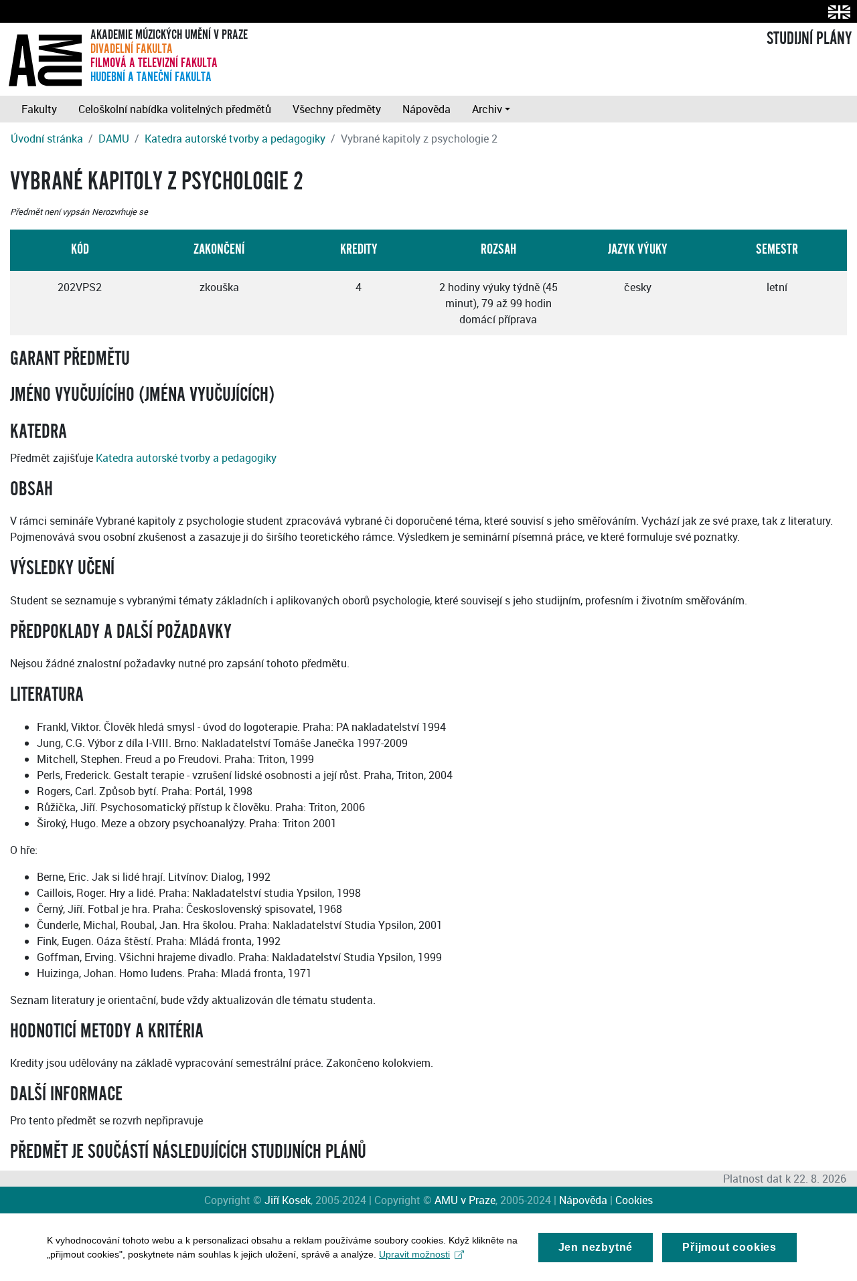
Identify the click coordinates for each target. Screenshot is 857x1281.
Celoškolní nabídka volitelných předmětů (174, 109)
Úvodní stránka (47, 138)
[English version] (836, 11)
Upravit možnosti (414, 1254)
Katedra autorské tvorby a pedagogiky (235, 138)
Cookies (634, 1200)
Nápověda (426, 109)
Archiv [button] (487, 109)
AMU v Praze (465, 1200)
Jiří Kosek (287, 1200)
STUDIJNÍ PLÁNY (809, 38)
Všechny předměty (337, 109)
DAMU (113, 138)
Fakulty (39, 109)
